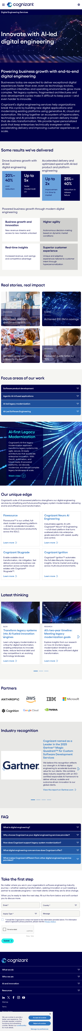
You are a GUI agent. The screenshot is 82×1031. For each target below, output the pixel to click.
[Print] (10, 699)
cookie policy (21, 1025)
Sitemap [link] (5, 1002)
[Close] (50, 1014)
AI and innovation (10, 983)
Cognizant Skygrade (16, 552)
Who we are (7, 976)
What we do (8, 970)
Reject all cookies (39, 1023)
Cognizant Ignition (56, 552)
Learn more (8, 542)
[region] (26, 1021)
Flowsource (10, 515)
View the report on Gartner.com (58, 790)
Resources (7, 990)
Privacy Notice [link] (7, 1011)
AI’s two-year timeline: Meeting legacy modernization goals (58, 634)
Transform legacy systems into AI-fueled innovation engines (20, 634)
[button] (79, 5)
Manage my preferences (39, 1029)
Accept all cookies (39, 1018)
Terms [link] (4, 1007)
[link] (20, 4)
